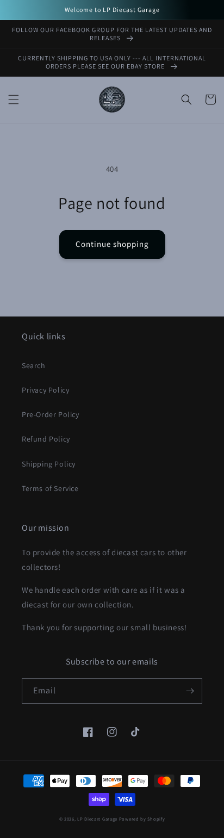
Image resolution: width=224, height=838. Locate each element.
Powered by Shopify (142, 819)
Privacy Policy (45, 390)
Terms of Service (50, 488)
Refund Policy (46, 439)
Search (34, 365)
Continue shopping (112, 244)
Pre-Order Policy (50, 414)
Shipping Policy (49, 464)
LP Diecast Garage (97, 819)
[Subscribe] (190, 691)
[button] (14, 99)
